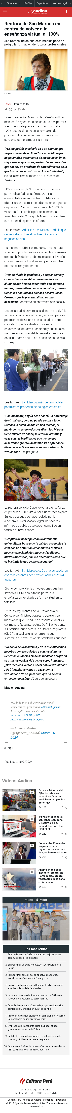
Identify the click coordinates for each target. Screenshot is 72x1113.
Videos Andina (17, 780)
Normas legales (61, 3)
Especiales (42, 3)
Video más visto (36, 900)
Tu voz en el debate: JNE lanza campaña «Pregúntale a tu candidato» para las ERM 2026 (51, 823)
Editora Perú (14, 1099)
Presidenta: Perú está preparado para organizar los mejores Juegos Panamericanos (53, 848)
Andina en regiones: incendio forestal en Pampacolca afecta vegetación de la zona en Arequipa (52, 876)
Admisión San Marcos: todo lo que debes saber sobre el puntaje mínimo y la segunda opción (35, 234)
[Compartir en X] (65, 807)
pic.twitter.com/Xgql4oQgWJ (27, 719)
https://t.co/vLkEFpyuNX (25, 715)
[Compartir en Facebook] (62, 807)
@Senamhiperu (50, 707)
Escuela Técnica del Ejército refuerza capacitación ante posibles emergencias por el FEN (52, 796)
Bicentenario (13, 3)
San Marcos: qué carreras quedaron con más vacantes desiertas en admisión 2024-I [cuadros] (36, 575)
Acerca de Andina (32, 1099)
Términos (48, 1099)
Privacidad (60, 1099)
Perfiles (28, 3)
